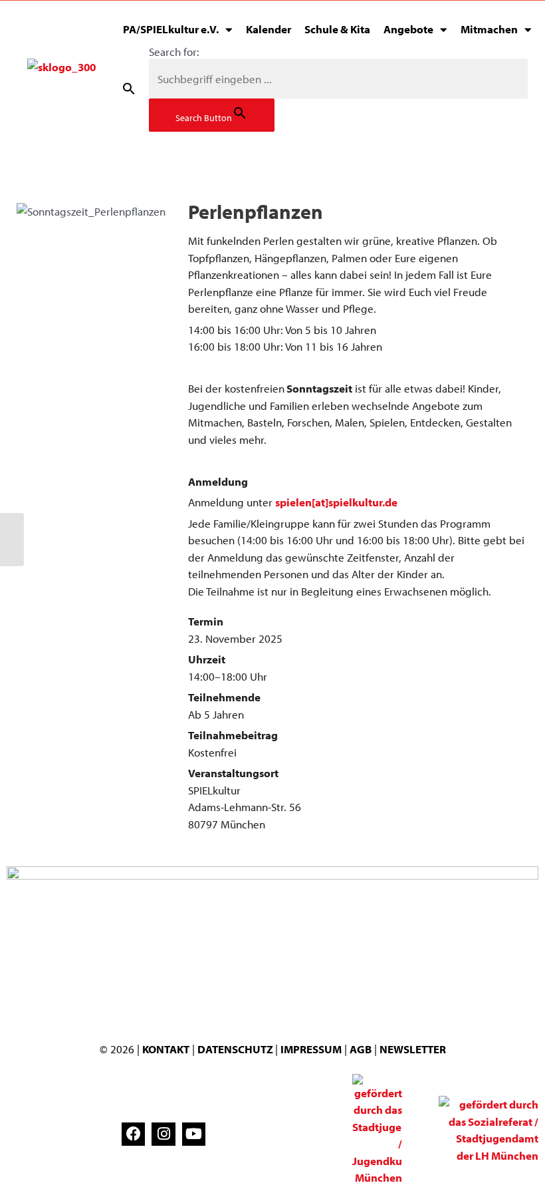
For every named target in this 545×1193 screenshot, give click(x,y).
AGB (361, 1049)
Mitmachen (489, 29)
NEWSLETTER (413, 1049)
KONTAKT (165, 1049)
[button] (129, 88)
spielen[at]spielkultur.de (336, 502)
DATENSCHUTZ (236, 1049)
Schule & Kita (337, 29)
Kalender (268, 29)
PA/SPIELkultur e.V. (171, 29)
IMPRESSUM (311, 1049)
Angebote (408, 29)
